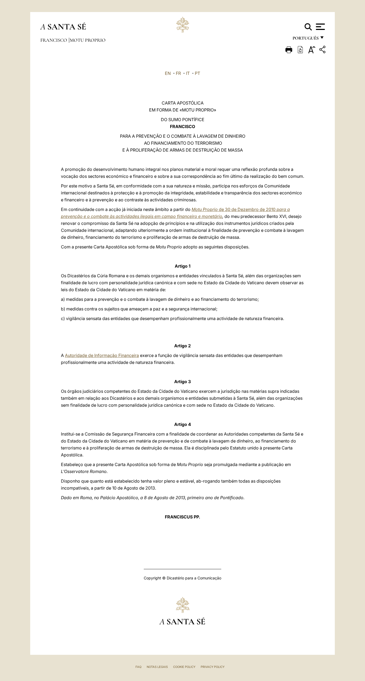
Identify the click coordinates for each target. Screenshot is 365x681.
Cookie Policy (184, 667)
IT (188, 73)
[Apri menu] (319, 26)
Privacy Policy (212, 667)
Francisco (54, 40)
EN (168, 73)
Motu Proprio (88, 40)
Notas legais (157, 667)
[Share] (323, 50)
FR (178, 73)
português (305, 39)
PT (197, 73)
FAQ (138, 667)
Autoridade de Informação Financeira (102, 355)
